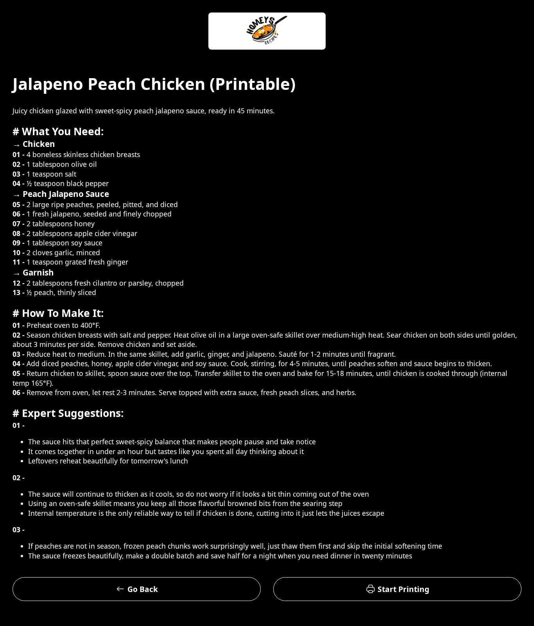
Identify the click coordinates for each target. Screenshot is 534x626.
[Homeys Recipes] (267, 32)
